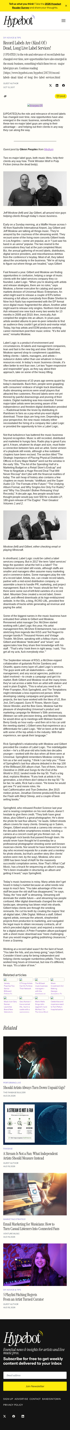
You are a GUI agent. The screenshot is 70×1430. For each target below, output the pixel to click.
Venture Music (11, 1233)
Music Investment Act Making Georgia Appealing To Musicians (57, 988)
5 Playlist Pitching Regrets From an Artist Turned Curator (23, 1297)
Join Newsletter (35, 1386)
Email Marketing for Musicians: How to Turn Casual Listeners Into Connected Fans (31, 1226)
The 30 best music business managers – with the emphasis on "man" (41, 988)
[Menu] (63, 20)
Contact (35, 1398)
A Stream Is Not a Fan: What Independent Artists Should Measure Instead (30, 1156)
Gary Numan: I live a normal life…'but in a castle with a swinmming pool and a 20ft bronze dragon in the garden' (26, 1006)
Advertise (21, 1398)
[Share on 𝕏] (50, 85)
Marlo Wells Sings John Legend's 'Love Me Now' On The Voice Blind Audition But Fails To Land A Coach (41, 1006)
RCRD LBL (41, 600)
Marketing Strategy (14, 1219)
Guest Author (10, 83)
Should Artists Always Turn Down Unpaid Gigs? (34, 1087)
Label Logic (21, 282)
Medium (48, 149)
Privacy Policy (13, 1404)
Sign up (8, 1398)
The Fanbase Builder (14, 1092)
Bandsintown (51, 1398)
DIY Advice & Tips (12, 37)
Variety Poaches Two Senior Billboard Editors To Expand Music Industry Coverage (10, 988)
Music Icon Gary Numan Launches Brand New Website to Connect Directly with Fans (10, 1006)
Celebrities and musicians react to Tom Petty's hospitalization (57, 1005)
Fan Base (8, 1148)
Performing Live (12, 1082)
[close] (66, 5)
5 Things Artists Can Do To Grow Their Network (26, 986)
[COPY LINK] (5, 96)
